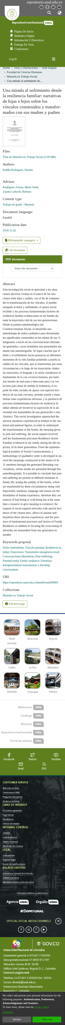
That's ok (47, 1019)
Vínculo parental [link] (34, 547)
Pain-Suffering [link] (43, 556)
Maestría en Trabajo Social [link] (22, 76)
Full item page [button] (16, 603)
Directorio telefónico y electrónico (32, 893)
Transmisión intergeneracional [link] (42, 552)
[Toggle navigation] (53, 59)
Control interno (10, 837)
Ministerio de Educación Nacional (18, 882)
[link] (29, 156)
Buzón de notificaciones (14, 864)
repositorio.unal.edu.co (44, 2)
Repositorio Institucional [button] (28, 22)
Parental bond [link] (10, 560)
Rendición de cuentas (13, 846)
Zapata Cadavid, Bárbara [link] (17, 191)
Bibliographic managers (21, 240)
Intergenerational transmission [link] (20, 565)
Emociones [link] (17, 552)
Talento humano (10, 841)
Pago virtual (8, 814)
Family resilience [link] (29, 560)
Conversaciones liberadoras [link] (18, 556)
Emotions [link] (46, 560)
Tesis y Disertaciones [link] (26, 67)
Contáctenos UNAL (11, 792)
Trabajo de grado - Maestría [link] (18, 204)
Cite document (16, 250)
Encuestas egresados (12, 810)
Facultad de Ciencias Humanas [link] (24, 72)
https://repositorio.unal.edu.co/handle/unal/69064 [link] (30, 582)
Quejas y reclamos (11, 801)
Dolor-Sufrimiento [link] (13, 547)
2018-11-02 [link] (9, 230)
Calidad (6, 832)
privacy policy (41, 1007)
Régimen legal (9, 859)
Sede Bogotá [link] (49, 67)
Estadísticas (8, 819)
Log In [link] (13, 59)
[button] (49, 13)
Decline (17, 1019)
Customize (8, 1012)
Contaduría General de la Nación (18, 873)
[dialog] (32, 1008)
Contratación (9, 855)
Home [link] (6, 67)
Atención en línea (11, 788)
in (58, 921)
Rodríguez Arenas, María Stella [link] (20, 187)
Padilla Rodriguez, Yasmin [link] (18, 169)
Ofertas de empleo (11, 823)
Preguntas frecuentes (12, 796)
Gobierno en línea (11, 877)
